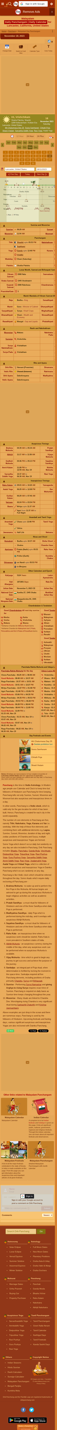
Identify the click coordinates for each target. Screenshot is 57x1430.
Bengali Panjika (14, 1386)
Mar (19, 142)
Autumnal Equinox (17, 1266)
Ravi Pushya (14, 1340)
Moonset (49, 234)
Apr (25, 142)
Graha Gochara (40, 1270)
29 (27, 163)
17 (44, 156)
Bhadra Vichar (39, 1293)
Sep (19, 147)
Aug (46, 142)
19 (5, 160)
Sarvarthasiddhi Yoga (18, 1321)
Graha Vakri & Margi (42, 1266)
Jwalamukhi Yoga (38, 861)
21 (16, 160)
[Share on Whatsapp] (10, 1030)
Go (41, 1231)
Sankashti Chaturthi (26, 1005)
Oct (24, 147)
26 (44, 160)
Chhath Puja (45, 128)
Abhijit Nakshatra (40, 1307)
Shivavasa (8, 562)
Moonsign (8, 333)
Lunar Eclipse (15, 1252)
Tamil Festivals (39, 1340)
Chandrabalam (15, 610)
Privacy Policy (41, 1383)
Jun (36, 142)
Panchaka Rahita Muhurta (12, 671)
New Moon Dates (40, 1252)
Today (27, 174)
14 (27, 156)
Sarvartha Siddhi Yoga (24, 131)
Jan (8, 142)
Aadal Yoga (47, 131)
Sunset (50, 229)
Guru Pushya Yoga (17, 857)
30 (33, 163)
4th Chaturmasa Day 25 (14, 128)
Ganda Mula (34, 851)
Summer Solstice (16, 1261)
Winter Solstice (15, 1270)
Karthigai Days (39, 1335)
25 (38, 160)
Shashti (20, 242)
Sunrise (9, 229)
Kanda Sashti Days (41, 1344)
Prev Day (13, 174)
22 (22, 160)
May (31, 142)
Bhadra (14, 851)
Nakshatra (37, 1303)
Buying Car (14, 1293)
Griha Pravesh (15, 1289)
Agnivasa (9, 549)
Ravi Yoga (38, 131)
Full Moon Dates (40, 1247)
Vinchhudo (45, 851)
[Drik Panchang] (6, 4)
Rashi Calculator (15, 1372)
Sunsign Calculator (16, 1377)
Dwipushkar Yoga (11, 854)
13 (22, 156)
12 (16, 156)
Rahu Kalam (7, 485)
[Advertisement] (28, 84)
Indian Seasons (14, 1363)
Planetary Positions (41, 1256)
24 (33, 160)
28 (22, 163)
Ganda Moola (39, 1289)
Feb (14, 142)
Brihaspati (37, 981)
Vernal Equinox (16, 1256)
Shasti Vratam (8, 131)
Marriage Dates (16, 1284)
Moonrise (9, 234)
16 (38, 156)
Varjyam (9, 502)
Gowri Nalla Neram (41, 1326)
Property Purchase (17, 1298)
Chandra (18, 981)
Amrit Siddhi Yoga (11, 861)
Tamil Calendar (39, 1330)
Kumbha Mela (14, 1391)
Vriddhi (20, 255)
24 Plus (40, 136)
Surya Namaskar (34, 984)
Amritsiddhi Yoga (16, 1326)
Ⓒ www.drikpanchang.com (41, 1381)
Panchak (37, 1284)
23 (27, 160)
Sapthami (21, 247)
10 (5, 156)
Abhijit (10, 454)
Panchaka (23, 851)
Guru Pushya (15, 1344)
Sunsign (9, 339)
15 (33, 156)
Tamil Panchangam (41, 1321)
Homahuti (8, 541)
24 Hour (30, 136)
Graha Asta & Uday (41, 1261)
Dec (35, 147)
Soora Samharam (32, 128)
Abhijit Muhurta (13, 944)
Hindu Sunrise (14, 1367)
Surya (26, 981)
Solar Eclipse (15, 1247)
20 (11, 160)
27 (50, 160)
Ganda (20, 251)
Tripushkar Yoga (27, 854)
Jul (41, 142)
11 (11, 156)
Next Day (42, 174)
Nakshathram (47, 242)
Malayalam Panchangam (18, 1381)
